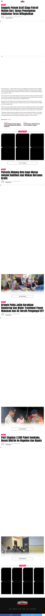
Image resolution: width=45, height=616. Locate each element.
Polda (27, 609)
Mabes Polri (15, 609)
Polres (24, 609)
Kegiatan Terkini (33, 609)
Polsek (20, 609)
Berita (10, 609)
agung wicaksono (9, 17)
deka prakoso (8, 182)
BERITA (10, 119)
